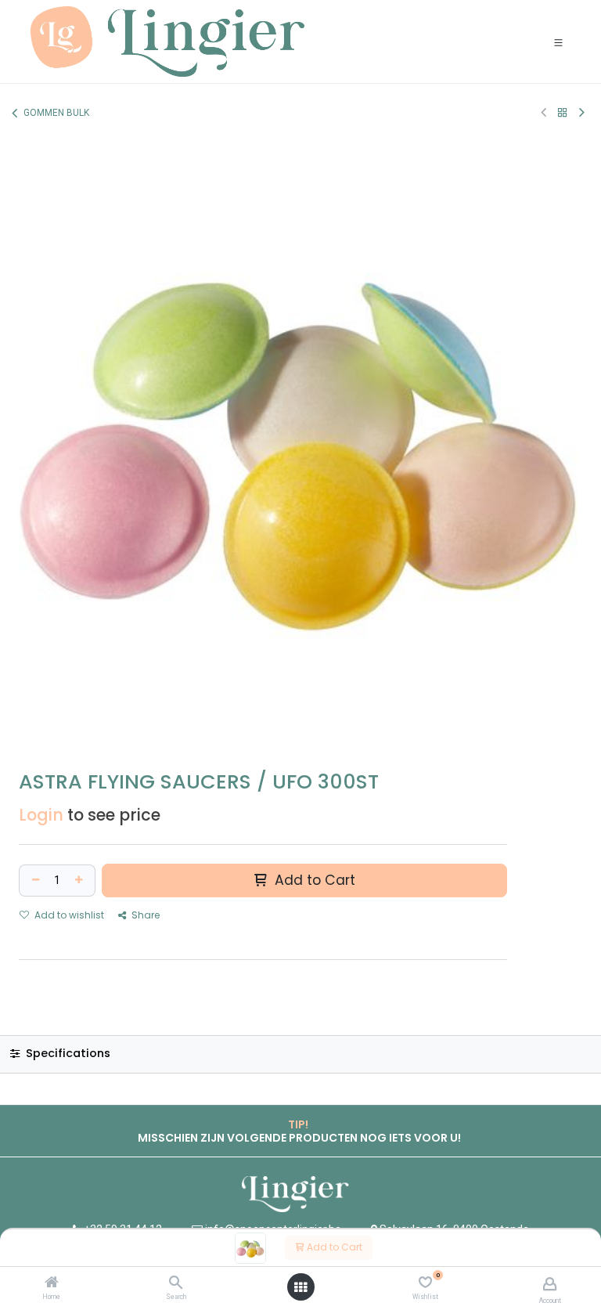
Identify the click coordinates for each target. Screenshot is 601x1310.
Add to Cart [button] (313, 880)
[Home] (52, 1283)
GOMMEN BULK (56, 112)
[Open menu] (300, 1287)
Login (41, 814)
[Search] (175, 1283)
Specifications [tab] (66, 1053)
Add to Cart (333, 1247)
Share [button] (144, 915)
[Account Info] (549, 1284)
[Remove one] (33, 880)
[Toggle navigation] (558, 41)
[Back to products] (562, 112)
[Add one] (80, 880)
